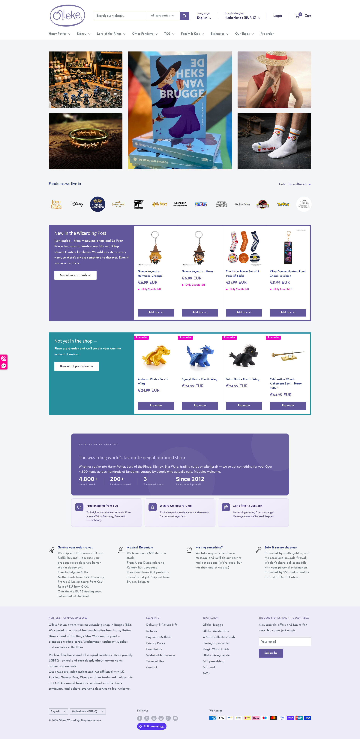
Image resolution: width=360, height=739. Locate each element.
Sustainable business (160, 655)
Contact (151, 667)
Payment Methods (159, 637)
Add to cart (156, 312)
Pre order (267, 33)
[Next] (311, 200)
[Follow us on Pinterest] (168, 718)
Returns (151, 631)
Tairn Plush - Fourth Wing (242, 379)
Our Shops (242, 33)
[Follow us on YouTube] (175, 718)
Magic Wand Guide (216, 649)
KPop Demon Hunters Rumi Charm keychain (287, 273)
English (55, 711)
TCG (167, 33)
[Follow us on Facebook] (139, 718)
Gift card (208, 667)
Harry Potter (57, 33)
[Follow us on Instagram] (161, 718)
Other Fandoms (143, 33)
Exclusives (217, 33)
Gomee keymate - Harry (198, 271)
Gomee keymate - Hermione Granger (150, 273)
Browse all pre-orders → (76, 366)
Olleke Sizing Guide (216, 655)
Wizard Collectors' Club (218, 637)
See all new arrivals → (75, 275)
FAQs (206, 673)
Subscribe (271, 653)
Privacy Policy (155, 643)
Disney (81, 33)
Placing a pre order (216, 643)
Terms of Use (155, 661)
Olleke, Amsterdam (215, 631)
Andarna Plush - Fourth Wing (153, 381)
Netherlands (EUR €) (84, 711)
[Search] (184, 16)
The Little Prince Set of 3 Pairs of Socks (242, 273)
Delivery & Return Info (161, 625)
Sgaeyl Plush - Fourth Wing (200, 379)
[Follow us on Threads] (154, 718)
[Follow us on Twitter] (146, 718)
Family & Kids (190, 33)
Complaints (154, 649)
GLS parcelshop (213, 661)
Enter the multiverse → (295, 184)
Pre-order (156, 406)
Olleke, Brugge (212, 625)
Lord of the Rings (109, 33)
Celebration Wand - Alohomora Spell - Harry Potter (286, 384)
